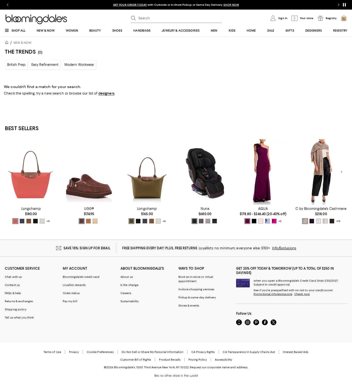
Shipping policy (15, 309)
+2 (280, 221)
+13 (338, 221)
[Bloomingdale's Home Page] (36, 19)
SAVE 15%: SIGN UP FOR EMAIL (87, 248)
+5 (48, 221)
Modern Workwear (79, 65)
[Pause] (344, 5)
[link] (31, 215)
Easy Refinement (45, 65)
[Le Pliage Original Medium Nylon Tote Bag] (147, 172)
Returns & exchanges (19, 301)
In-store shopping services (196, 289)
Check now (302, 294)
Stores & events (188, 305)
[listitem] (176, 5)
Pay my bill (70, 301)
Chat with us (13, 277)
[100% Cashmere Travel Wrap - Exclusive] (321, 172)
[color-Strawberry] (15, 221)
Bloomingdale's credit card (81, 277)
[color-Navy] (254, 221)
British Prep (16, 65)
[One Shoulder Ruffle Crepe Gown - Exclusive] (263, 172)
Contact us (12, 285)
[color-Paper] (42, 221)
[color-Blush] (260, 221)
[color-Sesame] (305, 221)
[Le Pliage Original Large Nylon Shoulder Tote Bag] (31, 172)
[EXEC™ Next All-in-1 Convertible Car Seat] (205, 172)
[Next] (341, 172)
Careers (125, 293)
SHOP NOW (231, 4)
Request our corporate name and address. (219, 367)
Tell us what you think (19, 317)
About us (126, 277)
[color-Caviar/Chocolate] (194, 221)
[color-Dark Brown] (311, 221)
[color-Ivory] (318, 221)
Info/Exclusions (284, 248)
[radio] (15, 221)
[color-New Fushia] (274, 221)
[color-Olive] (131, 221)
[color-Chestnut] (88, 221)
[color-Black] (331, 221)
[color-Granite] (201, 221)
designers (106, 93)
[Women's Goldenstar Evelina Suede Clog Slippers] (89, 172)
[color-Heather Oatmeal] (325, 221)
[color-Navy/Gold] (22, 221)
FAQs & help (13, 293)
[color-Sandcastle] (95, 221)
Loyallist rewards (74, 285)
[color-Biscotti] (207, 221)
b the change (129, 285)
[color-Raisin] (247, 221)
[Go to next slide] (338, 5)
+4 (164, 221)
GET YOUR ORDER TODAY (130, 4)
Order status (71, 293)
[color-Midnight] (214, 221)
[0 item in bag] (344, 18)
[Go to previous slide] (8, 5)
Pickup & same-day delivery (197, 297)
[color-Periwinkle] (267, 221)
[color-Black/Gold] (35, 221)
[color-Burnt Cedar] (81, 221)
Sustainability (129, 301)
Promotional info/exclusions (273, 294)
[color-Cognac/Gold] (28, 221)
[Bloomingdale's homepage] (8, 43)
